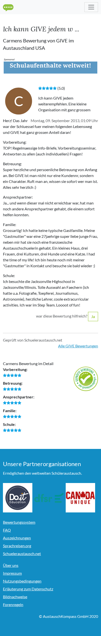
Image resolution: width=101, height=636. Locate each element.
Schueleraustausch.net (22, 553)
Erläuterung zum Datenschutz (28, 588)
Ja (93, 316)
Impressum (12, 573)
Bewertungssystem (19, 522)
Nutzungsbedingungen (22, 581)
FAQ (7, 530)
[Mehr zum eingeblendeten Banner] (50, 67)
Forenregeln (13, 604)
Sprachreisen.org (17, 545)
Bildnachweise (15, 596)
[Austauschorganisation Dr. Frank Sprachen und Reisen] (49, 497)
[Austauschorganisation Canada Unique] (80, 497)
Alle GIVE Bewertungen (78, 345)
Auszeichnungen (17, 537)
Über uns (10, 565)
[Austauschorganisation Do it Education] (17, 497)
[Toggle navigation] (91, 7)
